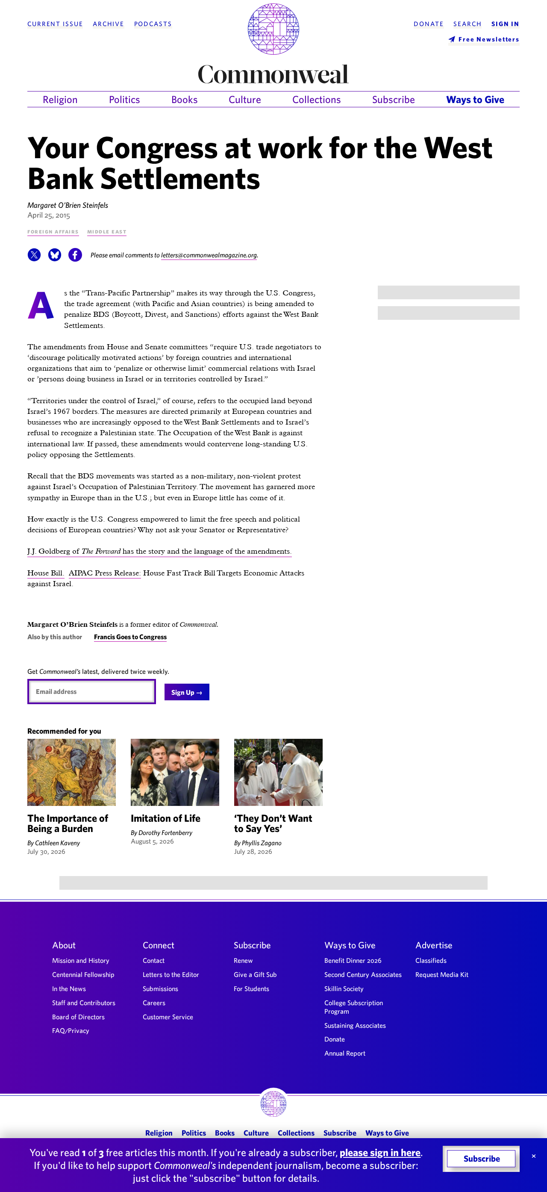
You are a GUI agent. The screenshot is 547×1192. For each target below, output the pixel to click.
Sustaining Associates (355, 1025)
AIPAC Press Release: (105, 572)
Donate (429, 24)
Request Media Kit (441, 974)
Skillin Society (344, 988)
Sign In (505, 24)
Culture (245, 99)
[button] (34, 259)
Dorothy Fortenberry (165, 832)
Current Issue (55, 24)
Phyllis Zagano (262, 843)
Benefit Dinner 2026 (353, 960)
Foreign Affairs (53, 231)
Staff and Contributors (83, 1002)
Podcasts (153, 24)
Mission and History (80, 960)
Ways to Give (475, 99)
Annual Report (344, 1053)
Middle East (107, 231)
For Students (251, 988)
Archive (108, 24)
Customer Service (168, 1017)
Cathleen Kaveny (57, 843)
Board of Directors (78, 1017)
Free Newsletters (489, 39)
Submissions (160, 988)
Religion (60, 99)
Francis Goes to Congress (130, 636)
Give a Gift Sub (255, 974)
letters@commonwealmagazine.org (209, 255)
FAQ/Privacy (70, 1030)
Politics (124, 99)
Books (184, 99)
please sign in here (380, 1152)
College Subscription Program (353, 1007)
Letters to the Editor (171, 974)
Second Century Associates (363, 974)
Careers (154, 1002)
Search (467, 24)
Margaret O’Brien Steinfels (67, 205)
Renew (243, 960)
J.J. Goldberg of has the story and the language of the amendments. (159, 550)
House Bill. (46, 572)
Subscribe (393, 99)
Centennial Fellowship (83, 974)
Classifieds (431, 960)
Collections (316, 99)
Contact (154, 960)
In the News (69, 988)
